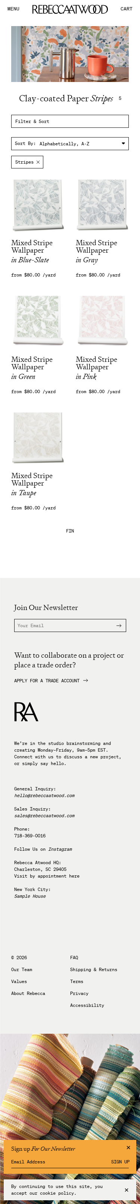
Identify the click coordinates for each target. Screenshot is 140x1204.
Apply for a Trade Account (47, 681)
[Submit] (114, 625)
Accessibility (87, 1005)
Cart (127, 9)
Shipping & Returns (93, 969)
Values (19, 981)
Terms (76, 981)
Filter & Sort (32, 121)
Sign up (120, 1162)
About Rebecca (28, 993)
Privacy (79, 993)
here (74, 876)
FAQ (74, 957)
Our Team (21, 969)
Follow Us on (43, 849)
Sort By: (25, 143)
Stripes (24, 162)
